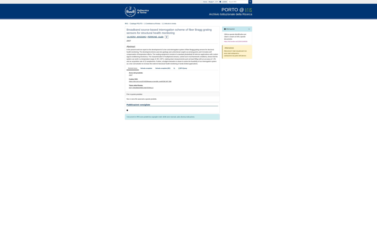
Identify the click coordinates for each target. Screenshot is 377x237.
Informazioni (230, 29)
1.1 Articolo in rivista (169, 23)
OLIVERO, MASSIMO (136, 37)
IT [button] (216, 2)
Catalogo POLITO (136, 23)
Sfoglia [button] (211, 2)
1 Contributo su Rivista (152, 23)
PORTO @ (230, 11)
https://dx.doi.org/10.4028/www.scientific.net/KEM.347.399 (150, 81)
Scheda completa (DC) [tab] (162, 68)
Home (205, 2)
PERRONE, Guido (155, 37)
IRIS (126, 23)
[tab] (174, 68)
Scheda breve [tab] (132, 68)
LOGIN (224, 2)
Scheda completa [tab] (146, 68)
